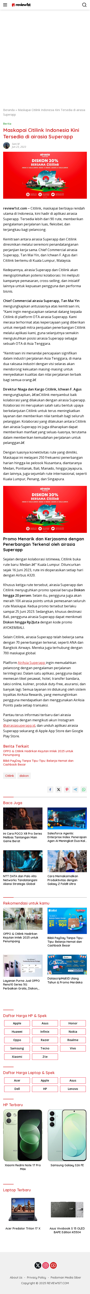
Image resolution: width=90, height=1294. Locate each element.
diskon (24, 776)
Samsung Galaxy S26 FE (67, 1165)
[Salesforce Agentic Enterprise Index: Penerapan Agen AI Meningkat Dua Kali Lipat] (67, 818)
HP (45, 1089)
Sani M (15, 144)
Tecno (44, 1048)
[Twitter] (38, 1265)
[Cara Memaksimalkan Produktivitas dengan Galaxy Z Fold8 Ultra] (67, 861)
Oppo (17, 1040)
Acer (17, 1080)
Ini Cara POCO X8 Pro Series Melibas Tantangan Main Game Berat (22, 837)
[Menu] (6, 4)
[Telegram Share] (75, 789)
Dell (17, 1089)
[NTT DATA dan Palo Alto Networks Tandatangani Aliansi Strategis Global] (22, 861)
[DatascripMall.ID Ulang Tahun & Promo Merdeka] (67, 964)
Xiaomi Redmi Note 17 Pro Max (23, 1167)
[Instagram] (45, 1265)
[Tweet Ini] (58, 789)
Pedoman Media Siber (66, 1277)
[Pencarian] (84, 4)
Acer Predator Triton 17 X (22, 1228)
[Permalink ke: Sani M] (6, 145)
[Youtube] (53, 1265)
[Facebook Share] (50, 789)
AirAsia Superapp (32, 662)
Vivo (73, 1048)
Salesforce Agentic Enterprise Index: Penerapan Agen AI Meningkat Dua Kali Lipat (67, 837)
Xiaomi (17, 1057)
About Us (16, 1277)
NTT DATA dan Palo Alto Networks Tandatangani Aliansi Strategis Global (20, 880)
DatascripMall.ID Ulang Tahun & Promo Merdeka (65, 980)
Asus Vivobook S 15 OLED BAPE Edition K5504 (67, 1230)
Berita (7, 123)
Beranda (9, 110)
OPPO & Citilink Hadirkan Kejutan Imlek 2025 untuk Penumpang (38, 753)
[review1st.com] (20, 4)
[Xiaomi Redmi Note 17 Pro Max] (22, 1135)
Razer (45, 1040)
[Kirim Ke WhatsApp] (84, 789)
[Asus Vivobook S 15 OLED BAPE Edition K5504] (67, 1209)
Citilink (9, 776)
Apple (17, 1023)
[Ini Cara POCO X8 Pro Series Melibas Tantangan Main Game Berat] (22, 818)
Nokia (73, 1032)
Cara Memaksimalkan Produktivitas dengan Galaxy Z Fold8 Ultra (63, 880)
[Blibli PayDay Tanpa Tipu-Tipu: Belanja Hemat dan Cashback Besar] (67, 921)
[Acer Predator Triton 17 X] (22, 1209)
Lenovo (73, 1089)
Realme (72, 1040)
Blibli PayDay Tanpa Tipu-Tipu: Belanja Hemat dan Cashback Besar (38, 762)
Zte (45, 1057)
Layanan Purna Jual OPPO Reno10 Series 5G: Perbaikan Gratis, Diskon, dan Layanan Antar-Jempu (22, 984)
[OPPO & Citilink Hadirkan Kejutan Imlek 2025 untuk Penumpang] (22, 919)
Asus (45, 1023)
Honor (72, 1023)
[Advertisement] (45, 56)
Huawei (17, 1032)
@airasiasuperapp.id (19, 725)
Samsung (17, 1048)
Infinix (44, 1032)
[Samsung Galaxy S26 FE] (67, 1135)
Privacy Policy (36, 1277)
